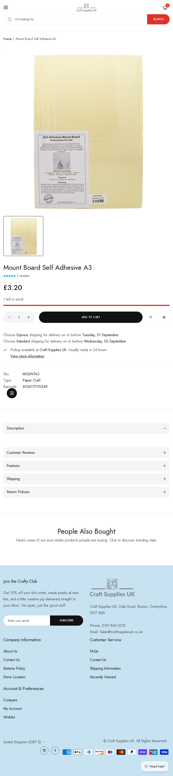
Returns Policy (14, 668)
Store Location (14, 677)
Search (158, 19)
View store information (27, 356)
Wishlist (9, 717)
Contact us (11, 659)
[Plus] (28, 317)
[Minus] (9, 317)
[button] (10, 275)
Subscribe (67, 620)
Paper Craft (31, 380)
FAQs (94, 651)
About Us (10, 651)
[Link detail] (44, 750)
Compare (10, 700)
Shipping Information (105, 668)
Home (7, 39)
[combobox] (86, 19)
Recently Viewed (103, 677)
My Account (12, 708)
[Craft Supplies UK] (86, 7)
